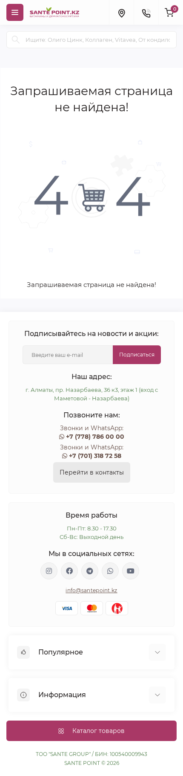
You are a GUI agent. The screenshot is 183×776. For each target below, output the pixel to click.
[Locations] (121, 12)
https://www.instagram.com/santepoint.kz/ (48, 570)
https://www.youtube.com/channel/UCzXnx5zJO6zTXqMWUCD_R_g (130, 570)
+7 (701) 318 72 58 (95, 456)
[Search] (15, 39)
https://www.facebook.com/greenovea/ (69, 570)
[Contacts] (146, 12)
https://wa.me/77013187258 (110, 570)
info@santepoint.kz (91, 590)
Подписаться (136, 354)
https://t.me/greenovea (89, 570)
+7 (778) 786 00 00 (95, 436)
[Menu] (14, 12)
